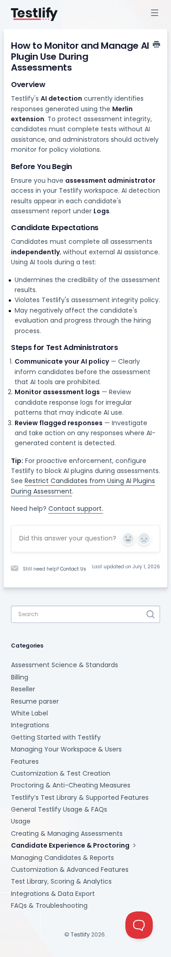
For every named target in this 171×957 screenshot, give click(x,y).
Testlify (80, 934)
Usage (21, 821)
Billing (19, 677)
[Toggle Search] (150, 614)
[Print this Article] (156, 45)
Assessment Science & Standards (64, 664)
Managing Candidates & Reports (62, 857)
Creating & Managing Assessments (67, 833)
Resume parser (35, 701)
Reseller (23, 689)
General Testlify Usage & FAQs (59, 809)
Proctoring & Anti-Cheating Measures (70, 785)
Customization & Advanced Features (70, 869)
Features (25, 761)
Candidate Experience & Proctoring (71, 845)
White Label (29, 713)
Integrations (30, 725)
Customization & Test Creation (60, 773)
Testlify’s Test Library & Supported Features (80, 797)
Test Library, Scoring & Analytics (61, 881)
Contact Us (73, 569)
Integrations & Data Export (53, 893)
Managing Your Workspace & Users (66, 749)
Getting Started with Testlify (56, 737)
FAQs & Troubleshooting (49, 905)
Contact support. (75, 508)
